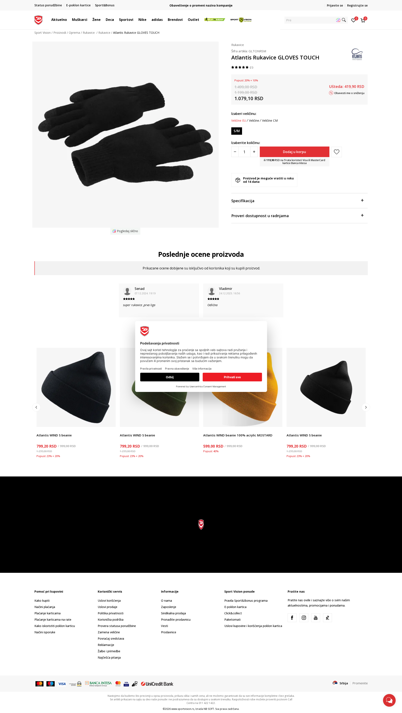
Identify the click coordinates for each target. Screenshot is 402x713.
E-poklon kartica (235, 607)
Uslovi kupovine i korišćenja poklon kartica (253, 626)
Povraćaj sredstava (111, 638)
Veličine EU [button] (238, 120)
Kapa (40, 430)
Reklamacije (106, 645)
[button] (69, 19)
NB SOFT (209, 709)
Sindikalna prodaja (173, 613)
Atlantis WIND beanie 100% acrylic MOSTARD (237, 435)
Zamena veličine (109, 632)
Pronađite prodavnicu (176, 619)
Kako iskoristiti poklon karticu (54, 626)
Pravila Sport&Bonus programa (246, 601)
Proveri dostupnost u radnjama (260, 215)
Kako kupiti (42, 601)
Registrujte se (357, 5)
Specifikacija (242, 200)
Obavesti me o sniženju (349, 93)
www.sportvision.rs (182, 709)
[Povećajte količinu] (254, 152)
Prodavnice (168, 632)
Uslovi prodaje (107, 607)
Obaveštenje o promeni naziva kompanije (201, 5)
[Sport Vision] (38, 19)
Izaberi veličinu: (243, 114)
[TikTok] (327, 617)
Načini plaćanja (44, 607)
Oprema (74, 33)
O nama (166, 601)
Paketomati (232, 619)
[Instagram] (304, 617)
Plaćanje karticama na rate (52, 619)
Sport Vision (42, 33)
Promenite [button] (360, 683)
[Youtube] (315, 617)
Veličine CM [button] (270, 120)
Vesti (164, 626)
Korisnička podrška (110, 619)
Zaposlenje (168, 607)
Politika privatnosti (110, 613)
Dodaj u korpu (294, 151)
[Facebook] (292, 617)
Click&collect (233, 613)
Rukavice (89, 33)
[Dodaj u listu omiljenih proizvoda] (110, 421)
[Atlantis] (357, 53)
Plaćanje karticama (47, 613)
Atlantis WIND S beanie (54, 435)
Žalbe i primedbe (109, 651)
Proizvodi (59, 33)
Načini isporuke (44, 632)
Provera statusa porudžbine (117, 626)
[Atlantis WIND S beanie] (76, 387)
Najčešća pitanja (109, 657)
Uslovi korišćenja (109, 601)
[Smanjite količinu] (235, 152)
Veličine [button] (254, 120)
